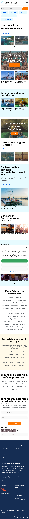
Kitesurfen (16, 316)
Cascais (13, 357)
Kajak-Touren (7, 316)
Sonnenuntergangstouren (19, 324)
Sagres (24, 362)
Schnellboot (6, 324)
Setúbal (14, 365)
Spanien (19, 386)
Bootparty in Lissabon (21, 234)
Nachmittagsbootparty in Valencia (7, 81)
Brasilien (4, 381)
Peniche (5, 362)
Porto (18, 362)
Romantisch (7, 321)
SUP (7, 327)
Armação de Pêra (9, 354)
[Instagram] (27, 517)
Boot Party (16, 303)
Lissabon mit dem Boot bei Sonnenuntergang (7, 234)
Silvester (23, 316)
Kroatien (24, 381)
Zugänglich (10, 297)
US (16, 389)
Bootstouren (6, 38)
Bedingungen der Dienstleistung (19, 494)
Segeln (14, 321)
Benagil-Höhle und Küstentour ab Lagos (21, 109)
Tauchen (5, 311)
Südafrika (12, 386)
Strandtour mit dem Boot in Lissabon (20, 81)
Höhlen (23, 303)
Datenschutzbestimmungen (20, 490)
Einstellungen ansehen (14, 269)
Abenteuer (18, 297)
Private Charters (18, 319)
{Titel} (11, 271)
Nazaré (19, 360)
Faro (18, 357)
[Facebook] (14, 517)
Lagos (23, 357)
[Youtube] (21, 517)
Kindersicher (5, 305)
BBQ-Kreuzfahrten (8, 300)
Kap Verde (11, 381)
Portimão (12, 362)
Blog (3, 457)
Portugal (5, 386)
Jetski (18, 38)
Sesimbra (7, 365)
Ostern (24, 311)
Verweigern (15, 265)
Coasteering (23, 305)
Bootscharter (7, 303)
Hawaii (4, 154)
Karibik (18, 381)
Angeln (17, 313)
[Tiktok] (24, 517)
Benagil (6, 357)
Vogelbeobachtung (20, 300)
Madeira (12, 360)
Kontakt (17, 454)
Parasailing (9, 319)
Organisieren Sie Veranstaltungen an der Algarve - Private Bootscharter (14, 207)
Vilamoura (21, 365)
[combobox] (11, 8)
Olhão (24, 360)
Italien (16, 384)
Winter (20, 329)
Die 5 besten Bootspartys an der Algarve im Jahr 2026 (14, 281)
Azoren (23, 354)
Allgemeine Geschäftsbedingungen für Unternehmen (20, 499)
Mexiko (22, 384)
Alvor (24, 352)
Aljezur (19, 352)
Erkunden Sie (5, 448)
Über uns (17, 448)
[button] (27, 247)
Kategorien (4, 454)
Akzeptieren (14, 261)
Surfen (12, 327)
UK (13, 389)
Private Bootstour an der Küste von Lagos (7, 109)
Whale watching (11, 329)
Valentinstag (19, 327)
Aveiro (17, 354)
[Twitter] (18, 517)
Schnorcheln (21, 321)
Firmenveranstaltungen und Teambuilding (14, 308)
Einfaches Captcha (6, 427)
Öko (6, 313)
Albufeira (6, 352)
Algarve (12, 352)
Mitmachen (18, 451)
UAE (25, 386)
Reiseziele (4, 451)
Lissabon (19, 154)
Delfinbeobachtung (15, 311)
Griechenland (9, 384)
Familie (11, 313)
